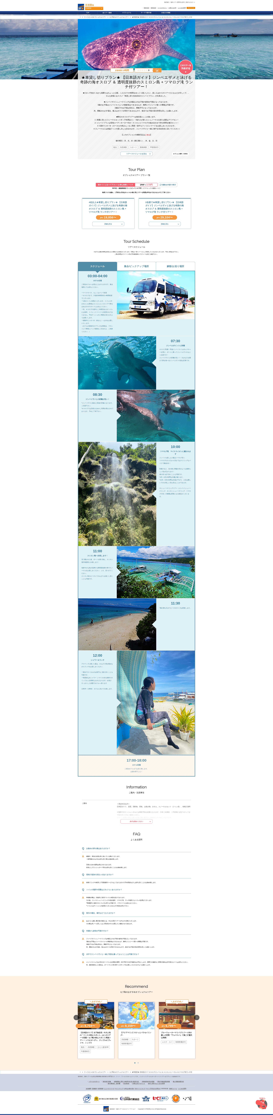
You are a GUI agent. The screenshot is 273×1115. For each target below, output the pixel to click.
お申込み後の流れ (129, 1088)
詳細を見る (108, 224)
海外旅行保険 (107, 1081)
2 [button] (138, 1062)
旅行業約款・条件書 (114, 1083)
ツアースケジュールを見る (136, 154)
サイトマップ (119, 1088)
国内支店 (153, 8)
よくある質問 (182, 8)
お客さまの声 (172, 8)
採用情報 (100, 1088)
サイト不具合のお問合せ (153, 1088)
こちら (147, 135)
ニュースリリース (109, 1088)
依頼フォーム (173, 1088)
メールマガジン (162, 8)
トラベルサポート (94, 1081)
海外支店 (146, 8)
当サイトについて (140, 1088)
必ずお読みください (136, 821)
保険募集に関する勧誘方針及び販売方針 (126, 1081)
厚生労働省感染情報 (163, 1081)
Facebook (126, 1083)
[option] (96, 1030)
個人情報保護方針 (178, 1081)
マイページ (191, 8)
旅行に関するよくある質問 (156, 1083)
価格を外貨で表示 (169, 185)
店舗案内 (94, 1088)
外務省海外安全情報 (148, 1081)
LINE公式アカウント (138, 1083)
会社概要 (88, 1088)
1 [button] (134, 1062)
